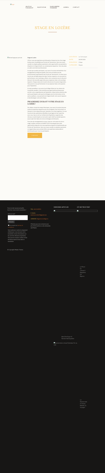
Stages (81, 65)
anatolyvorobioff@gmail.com (39, 215)
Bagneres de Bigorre (42, 218)
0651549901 (37, 209)
